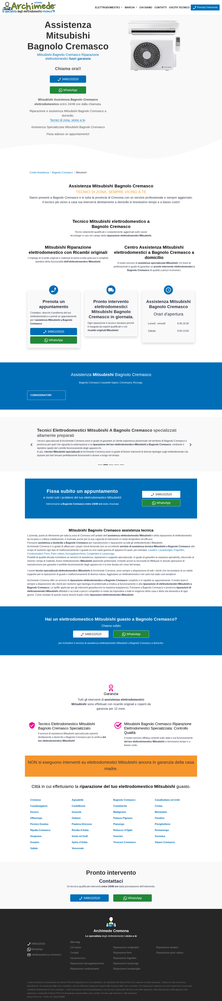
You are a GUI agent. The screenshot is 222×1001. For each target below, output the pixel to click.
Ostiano (76, 818)
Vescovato (78, 848)
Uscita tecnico (179, 7)
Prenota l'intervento (207, 7)
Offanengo (36, 818)
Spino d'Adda (79, 842)
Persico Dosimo (39, 824)
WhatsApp (69, 90)
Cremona (35, 800)
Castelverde (120, 806)
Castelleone (78, 806)
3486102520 (70, 79)
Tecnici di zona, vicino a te (67, 120)
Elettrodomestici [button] (108, 7)
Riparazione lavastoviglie (126, 968)
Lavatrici (152, 550)
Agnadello (78, 800)
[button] (31, 444)
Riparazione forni (122, 952)
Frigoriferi (179, 550)
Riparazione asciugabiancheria (87, 963)
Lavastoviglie (165, 550)
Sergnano (36, 836)
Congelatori (93, 553)
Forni (47, 553)
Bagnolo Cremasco (62, 172)
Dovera (34, 812)
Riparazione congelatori (126, 947)
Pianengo (118, 824)
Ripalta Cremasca (40, 830)
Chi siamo (145, 7)
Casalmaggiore (39, 806)
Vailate (34, 848)
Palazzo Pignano (122, 818)
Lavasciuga (108, 553)
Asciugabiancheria (75, 553)
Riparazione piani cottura (169, 952)
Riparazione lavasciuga (126, 963)
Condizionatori (35, 553)
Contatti (160, 7)
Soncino (118, 836)
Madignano (119, 812)
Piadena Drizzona (82, 824)
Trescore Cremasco (124, 842)
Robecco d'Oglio (122, 830)
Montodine (161, 812)
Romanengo (162, 830)
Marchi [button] (130, 7)
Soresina (160, 836)
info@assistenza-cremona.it (46, 954)
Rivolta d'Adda (80, 830)
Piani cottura (57, 553)
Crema (158, 806)
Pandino (159, 818)
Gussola (76, 812)
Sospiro (34, 842)
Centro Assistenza (39, 172)
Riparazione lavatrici (167, 947)
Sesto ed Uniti (80, 836)
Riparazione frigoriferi (124, 958)
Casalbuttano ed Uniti (167, 800)
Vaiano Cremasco (165, 842)
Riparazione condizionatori (84, 968)
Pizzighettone (162, 824)
